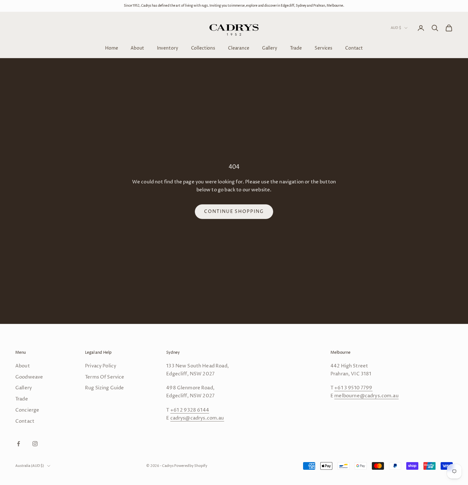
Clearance (238, 48)
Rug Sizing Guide (104, 388)
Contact (354, 48)
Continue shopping (234, 211)
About (137, 48)
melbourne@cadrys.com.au (366, 396)
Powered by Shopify (190, 465)
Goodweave (29, 377)
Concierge (27, 410)
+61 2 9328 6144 (189, 410)
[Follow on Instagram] (35, 444)
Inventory (167, 48)
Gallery (269, 48)
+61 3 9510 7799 (353, 388)
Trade (296, 48)
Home (111, 48)
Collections (203, 48)
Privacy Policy (100, 366)
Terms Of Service (104, 377)
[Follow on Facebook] (18, 444)
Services (323, 48)
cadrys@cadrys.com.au (197, 418)
